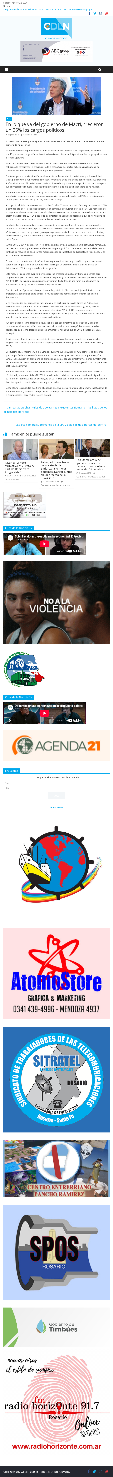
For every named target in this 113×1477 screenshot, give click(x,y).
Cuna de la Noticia (31, 135)
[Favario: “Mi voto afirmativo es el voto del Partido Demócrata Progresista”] (20, 441)
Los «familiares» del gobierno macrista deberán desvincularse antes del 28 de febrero (91, 464)
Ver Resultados (56, 807)
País (8, 119)
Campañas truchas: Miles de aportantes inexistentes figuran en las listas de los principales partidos (55, 409)
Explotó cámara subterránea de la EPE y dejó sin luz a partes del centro (63, 424)
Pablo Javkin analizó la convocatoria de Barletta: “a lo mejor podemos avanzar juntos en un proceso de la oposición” (56, 470)
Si (8, 783)
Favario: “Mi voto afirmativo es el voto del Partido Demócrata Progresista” (20, 467)
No (8, 788)
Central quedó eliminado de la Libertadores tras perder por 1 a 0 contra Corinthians (43, 9)
